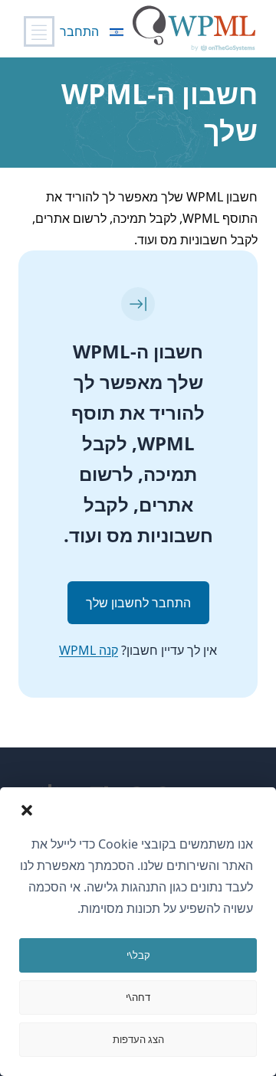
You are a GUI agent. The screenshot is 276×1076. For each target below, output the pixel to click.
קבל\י (138, 955)
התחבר (79, 31)
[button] (26, 810)
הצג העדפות (138, 1039)
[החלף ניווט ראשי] (39, 31)
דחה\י (138, 997)
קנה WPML (88, 650)
